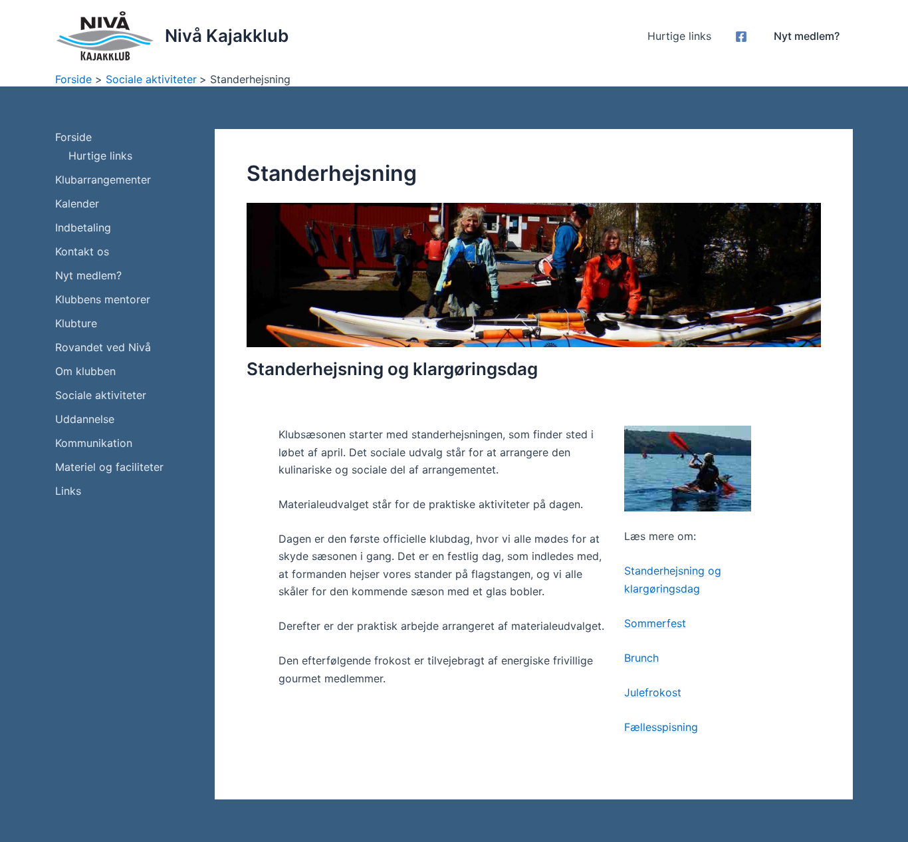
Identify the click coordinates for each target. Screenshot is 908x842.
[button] (806, 36)
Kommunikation (93, 443)
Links (68, 490)
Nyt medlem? (88, 275)
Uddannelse (84, 419)
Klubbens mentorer (102, 299)
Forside (73, 137)
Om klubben (85, 371)
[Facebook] (741, 37)
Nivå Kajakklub (226, 35)
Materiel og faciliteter (109, 467)
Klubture (76, 323)
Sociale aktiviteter (100, 395)
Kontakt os (82, 251)
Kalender (77, 203)
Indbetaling (83, 227)
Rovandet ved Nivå (103, 347)
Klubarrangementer (103, 179)
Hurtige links (679, 36)
